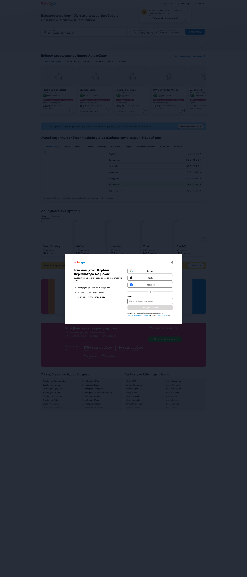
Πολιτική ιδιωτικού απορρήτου (138, 315)
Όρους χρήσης (162, 315)
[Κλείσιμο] (171, 262)
